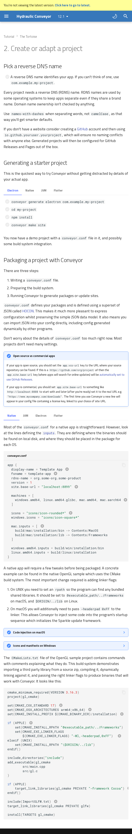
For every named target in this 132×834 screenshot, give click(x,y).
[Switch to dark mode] (114, 16)
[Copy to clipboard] (123, 465)
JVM (43, 190)
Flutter (58, 190)
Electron (12, 190)
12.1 (61, 16)
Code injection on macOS (29, 632)
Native (29, 190)
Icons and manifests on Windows (34, 645)
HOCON (28, 311)
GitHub (82, 129)
